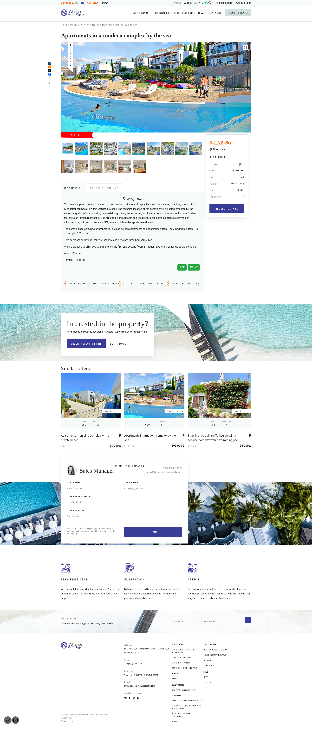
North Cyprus (141, 13)
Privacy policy (67, 721)
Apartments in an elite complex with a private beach (85, 438)
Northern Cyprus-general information (183, 651)
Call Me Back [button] (243, 3)
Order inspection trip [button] (86, 344)
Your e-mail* (132, 483)
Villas (174, 678)
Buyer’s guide (161, 13)
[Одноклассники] (49, 66)
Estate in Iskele (157, 283)
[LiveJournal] (49, 63)
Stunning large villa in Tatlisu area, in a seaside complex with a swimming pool (213, 438)
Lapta (222, 149)
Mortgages (208, 665)
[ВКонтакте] (49, 74)
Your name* (74, 483)
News (201, 13)
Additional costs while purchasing (182, 715)
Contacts (215, 13)
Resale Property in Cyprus (214, 655)
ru (76, 2)
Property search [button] (238, 12)
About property (184, 13)
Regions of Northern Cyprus (184, 668)
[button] (245, 47)
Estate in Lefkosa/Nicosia (183, 283)
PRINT (194, 267)
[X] (49, 70)
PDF (182, 267)
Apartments (177, 673)
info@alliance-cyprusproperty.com (164, 472)
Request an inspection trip (183, 690)
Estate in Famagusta (77, 283)
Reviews (175, 721)
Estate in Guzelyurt (133, 283)
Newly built (208, 660)
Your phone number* (79, 496)
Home (64, 25)
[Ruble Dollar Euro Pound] (105, 3)
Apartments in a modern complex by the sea (150, 438)
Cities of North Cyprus (181, 658)
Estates (74, 25)
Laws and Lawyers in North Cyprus (187, 701)
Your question (76, 510)
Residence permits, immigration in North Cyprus (186, 707)
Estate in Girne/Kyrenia (105, 283)
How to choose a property (215, 650)
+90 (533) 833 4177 (193, 2)
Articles (207, 682)
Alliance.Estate (224, 2)
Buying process (178, 695)
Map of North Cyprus (181, 663)
